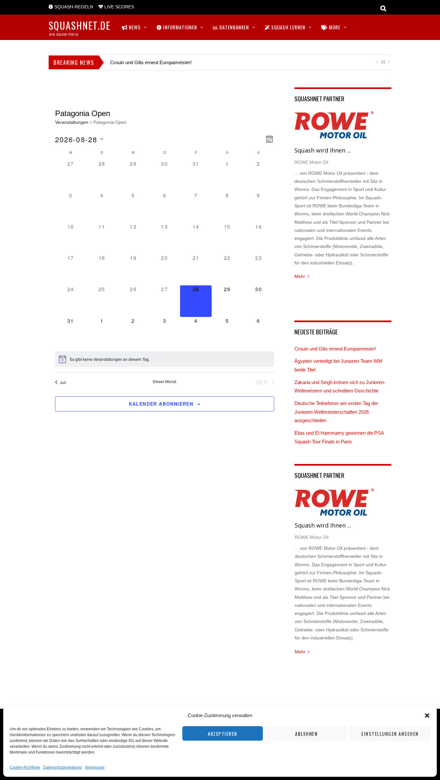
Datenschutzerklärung (62, 767)
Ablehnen (306, 733)
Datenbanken (233, 27)
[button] (427, 715)
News (134, 27)
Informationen (179, 27)
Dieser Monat (164, 381)
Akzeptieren (222, 733)
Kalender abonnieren (161, 403)
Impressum (94, 767)
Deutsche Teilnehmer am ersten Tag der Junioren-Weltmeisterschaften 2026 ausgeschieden (336, 411)
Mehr (299, 276)
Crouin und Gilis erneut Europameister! (151, 62)
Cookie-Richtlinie (25, 767)
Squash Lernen (287, 27)
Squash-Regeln (73, 7)
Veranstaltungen (71, 122)
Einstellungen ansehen (390, 733)
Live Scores (118, 7)
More (334, 27)
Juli (63, 382)
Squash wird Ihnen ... (322, 150)
